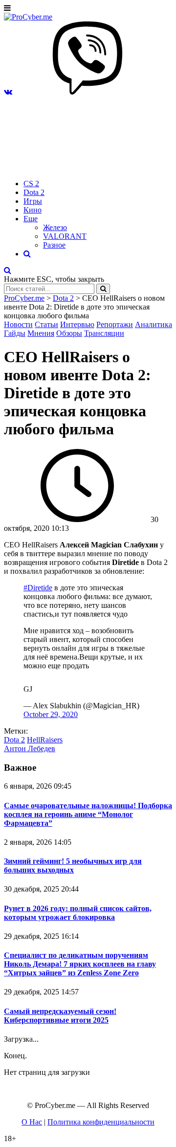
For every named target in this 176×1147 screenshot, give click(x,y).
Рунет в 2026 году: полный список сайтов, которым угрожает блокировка (78, 912)
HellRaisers (45, 740)
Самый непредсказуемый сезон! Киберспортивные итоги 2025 (60, 1015)
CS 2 (31, 183)
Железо (55, 227)
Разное (54, 245)
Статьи (46, 324)
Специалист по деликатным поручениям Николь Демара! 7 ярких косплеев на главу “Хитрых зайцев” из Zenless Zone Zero (80, 964)
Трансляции (104, 333)
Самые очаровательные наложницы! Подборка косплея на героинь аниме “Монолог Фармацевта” (88, 814)
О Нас (32, 1122)
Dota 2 (33, 192)
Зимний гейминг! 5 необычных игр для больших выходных (73, 865)
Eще (30, 218)
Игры (32, 201)
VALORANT (65, 236)
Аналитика (153, 324)
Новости (18, 324)
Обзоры (69, 333)
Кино (32, 210)
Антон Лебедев (29, 748)
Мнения (40, 333)
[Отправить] (103, 289)
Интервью (77, 324)
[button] (8, 92)
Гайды (14, 333)
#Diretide (37, 587)
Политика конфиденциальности (100, 1122)
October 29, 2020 (50, 714)
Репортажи (114, 324)
